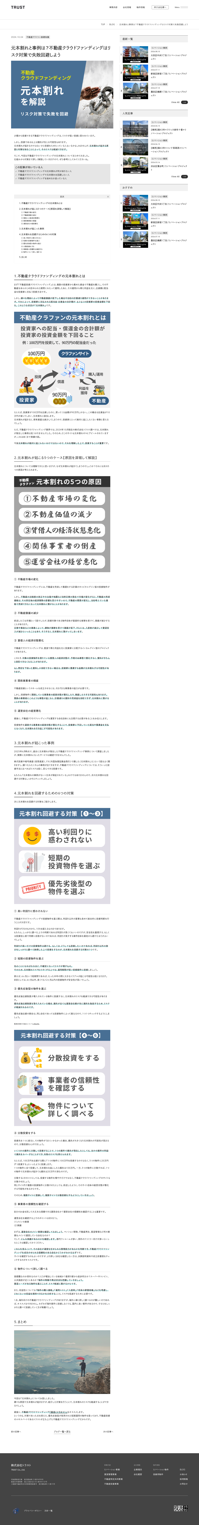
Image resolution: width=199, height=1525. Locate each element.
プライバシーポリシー (33, 1511)
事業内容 (113, 7)
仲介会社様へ (160, 7)
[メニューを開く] (184, 7)
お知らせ (183, 1474)
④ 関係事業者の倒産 (28, 221)
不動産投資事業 (111, 1484)
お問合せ (184, 1484)
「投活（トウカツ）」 (58, 1412)
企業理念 (138, 1470)
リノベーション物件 (161, 1470)
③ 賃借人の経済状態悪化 (30, 218)
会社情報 (127, 7)
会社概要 (138, 1474)
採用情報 (184, 1479)
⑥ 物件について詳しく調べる (31, 252)
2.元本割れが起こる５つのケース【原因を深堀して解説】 (45, 209)
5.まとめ (23, 257)
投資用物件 (158, 1474)
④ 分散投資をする (28, 246)
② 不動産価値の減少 (28, 215)
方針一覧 (48, 1511)
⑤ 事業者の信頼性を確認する (32, 249)
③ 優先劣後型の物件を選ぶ (31, 243)
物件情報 (141, 7)
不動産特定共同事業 (113, 1479)
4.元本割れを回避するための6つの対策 (37, 234)
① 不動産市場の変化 (28, 212)
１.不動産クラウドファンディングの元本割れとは (40, 203)
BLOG (182, 1470)
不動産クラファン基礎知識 (37, 37)
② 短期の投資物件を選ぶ (30, 240)
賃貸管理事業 (110, 1474)
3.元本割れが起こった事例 (31, 229)
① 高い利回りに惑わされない (31, 238)
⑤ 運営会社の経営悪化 (29, 223)
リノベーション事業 (112, 1470)
